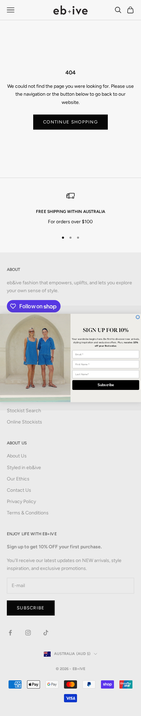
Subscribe (106, 385)
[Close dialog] (138, 317)
